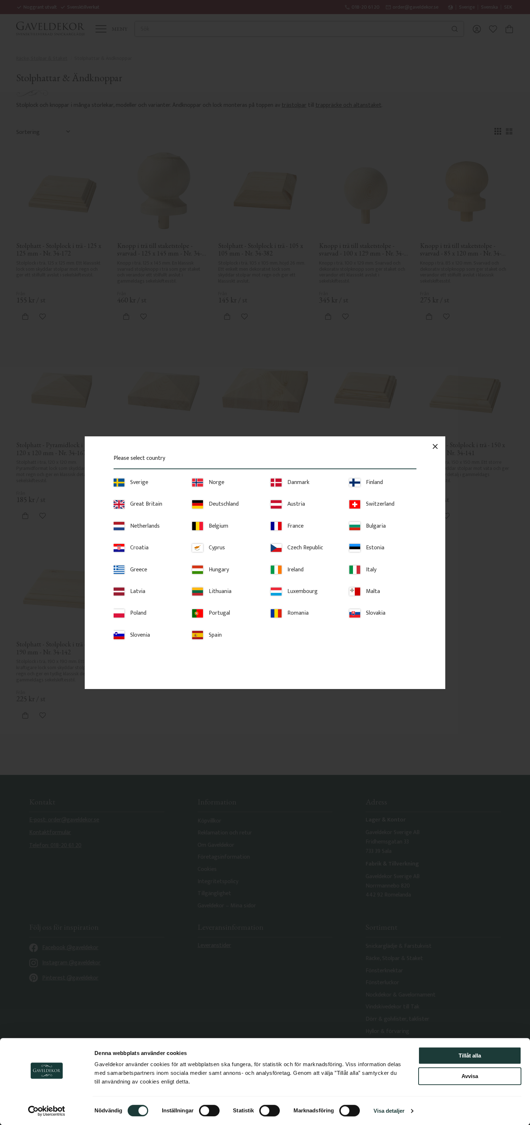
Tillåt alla (470, 1055)
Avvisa (469, 1076)
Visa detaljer (389, 1111)
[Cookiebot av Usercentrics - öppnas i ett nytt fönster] (46, 1111)
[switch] (209, 1110)
